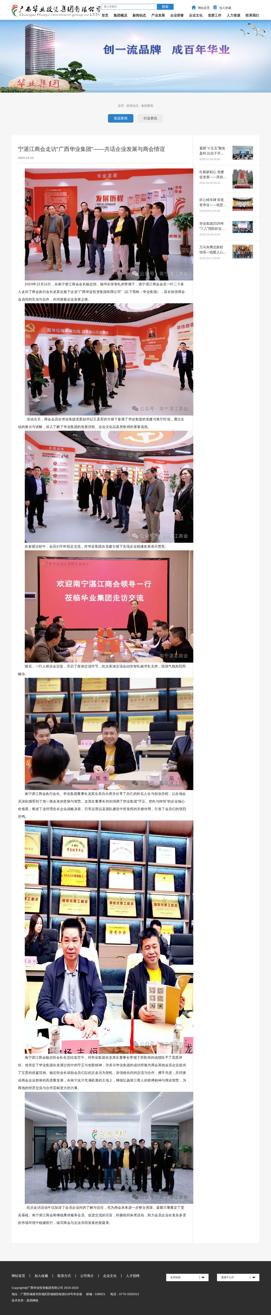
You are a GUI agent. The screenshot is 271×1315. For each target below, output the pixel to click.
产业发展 (158, 15)
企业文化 (196, 15)
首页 (105, 15)
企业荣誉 (177, 15)
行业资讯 (150, 118)
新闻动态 (139, 15)
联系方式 (64, 1276)
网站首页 (204, 8)
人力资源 (233, 15)
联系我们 (252, 15)
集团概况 (120, 15)
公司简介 (87, 1276)
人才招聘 (133, 1276)
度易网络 (32, 1300)
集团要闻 (147, 105)
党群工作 (214, 15)
